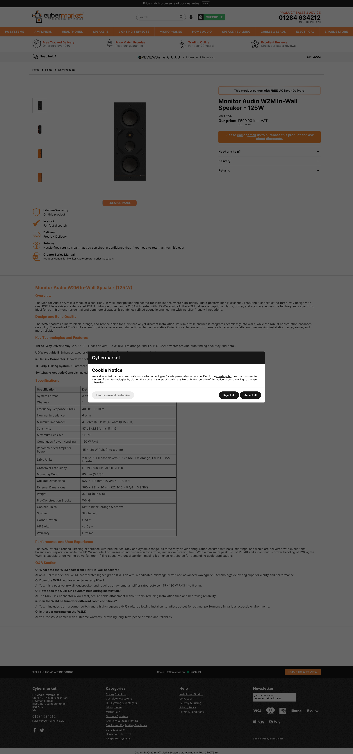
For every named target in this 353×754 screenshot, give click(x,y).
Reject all (229, 395)
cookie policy (224, 376)
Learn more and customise (113, 395)
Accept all (250, 395)
